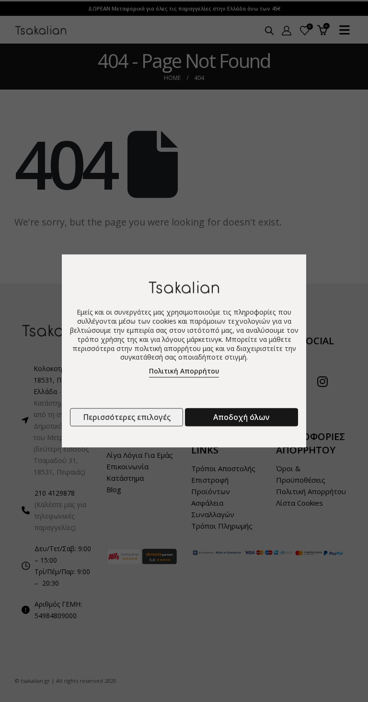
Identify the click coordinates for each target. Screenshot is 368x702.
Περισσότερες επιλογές (127, 417)
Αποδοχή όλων (241, 417)
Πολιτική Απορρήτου (184, 371)
